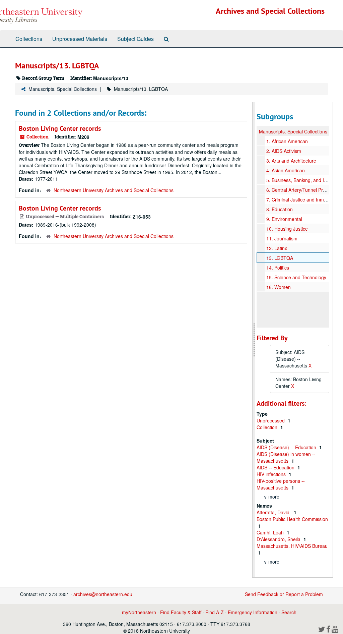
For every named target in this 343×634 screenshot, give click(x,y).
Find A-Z (214, 612)
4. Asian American (285, 170)
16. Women (278, 287)
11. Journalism (281, 238)
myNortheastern (139, 612)
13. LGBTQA (279, 257)
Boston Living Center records (60, 128)
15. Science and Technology (296, 277)
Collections (28, 39)
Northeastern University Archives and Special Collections (114, 190)
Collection (268, 427)
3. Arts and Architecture (291, 160)
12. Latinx (276, 248)
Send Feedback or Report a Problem (284, 594)
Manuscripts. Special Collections (62, 88)
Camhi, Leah (271, 532)
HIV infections (272, 474)
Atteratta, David (274, 512)
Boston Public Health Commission (292, 519)
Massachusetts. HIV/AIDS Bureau (292, 545)
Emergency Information (252, 612)
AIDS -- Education (276, 467)
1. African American (287, 141)
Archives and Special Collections (270, 11)
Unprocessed (271, 420)
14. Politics (277, 267)
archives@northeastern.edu (102, 594)
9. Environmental (284, 219)
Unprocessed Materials (79, 39)
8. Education (279, 209)
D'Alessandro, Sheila (279, 539)
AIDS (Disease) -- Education (287, 447)
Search (288, 612)
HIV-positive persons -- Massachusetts (281, 484)
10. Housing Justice (287, 228)
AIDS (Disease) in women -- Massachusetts (286, 457)
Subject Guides (135, 39)
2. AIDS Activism (283, 151)
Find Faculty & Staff (180, 612)
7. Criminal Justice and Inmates (299, 199)
